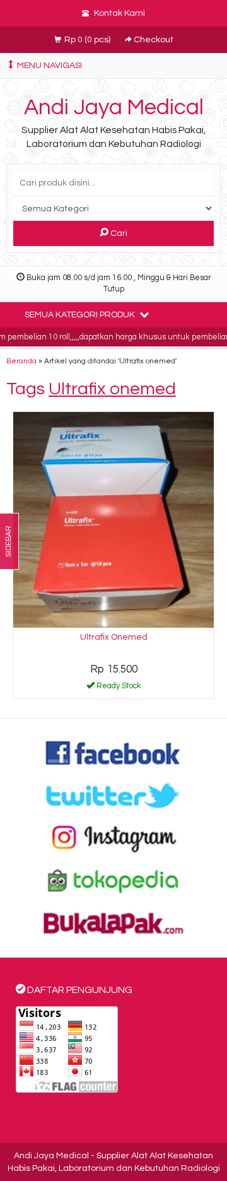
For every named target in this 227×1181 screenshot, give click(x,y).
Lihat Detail (118, 688)
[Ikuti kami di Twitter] (113, 794)
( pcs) (88, 39)
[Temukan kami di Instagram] (113, 837)
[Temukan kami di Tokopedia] (113, 880)
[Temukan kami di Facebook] (113, 752)
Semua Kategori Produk (81, 314)
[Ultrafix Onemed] (113, 519)
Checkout (152, 39)
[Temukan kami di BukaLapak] (113, 923)
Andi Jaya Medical (114, 107)
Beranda (21, 361)
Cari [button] (117, 233)
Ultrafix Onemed (114, 637)
